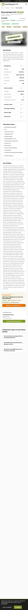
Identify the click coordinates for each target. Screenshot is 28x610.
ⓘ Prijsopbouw (22, 18)
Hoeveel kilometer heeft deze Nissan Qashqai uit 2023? (13, 343)
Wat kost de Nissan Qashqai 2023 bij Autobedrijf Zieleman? (13, 336)
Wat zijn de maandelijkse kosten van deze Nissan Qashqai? (13, 350)
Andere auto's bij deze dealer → (14, 321)
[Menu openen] (26, 4)
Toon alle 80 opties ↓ (8, 155)
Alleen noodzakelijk (7, 607)
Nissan (12, 8)
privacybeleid (4, 603)
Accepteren (17, 607)
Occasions (7, 8)
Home (2, 8)
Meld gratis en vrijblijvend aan (13, 305)
